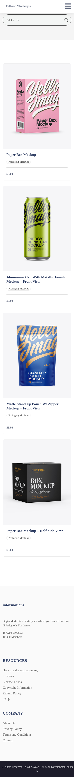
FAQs (6, 699)
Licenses (8, 676)
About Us (9, 723)
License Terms (12, 682)
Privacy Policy (12, 729)
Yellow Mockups (18, 6)
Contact (8, 740)
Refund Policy (12, 693)
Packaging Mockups (18, 161)
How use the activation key (20, 670)
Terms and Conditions (17, 734)
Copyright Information (17, 687)
